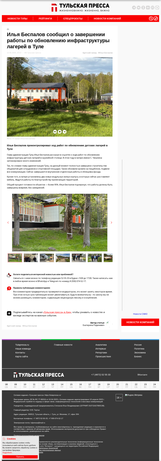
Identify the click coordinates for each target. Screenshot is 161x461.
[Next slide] (111, 222)
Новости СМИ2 (140, 314)
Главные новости (63, 345)
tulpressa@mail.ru (38, 423)
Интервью (100, 348)
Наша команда (23, 348)
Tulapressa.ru (22, 345)
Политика (139, 348)
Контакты (20, 352)
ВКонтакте (142, 375)
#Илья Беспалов (105, 53)
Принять (20, 457)
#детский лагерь (90, 53)
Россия (138, 345)
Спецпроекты (73, 18)
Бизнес (138, 356)
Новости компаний (107, 18)
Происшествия (103, 356)
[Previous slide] (8, 222)
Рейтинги (45, 18)
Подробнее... (8, 453)
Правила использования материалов (29, 435)
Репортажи (101, 352)
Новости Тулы (17, 18)
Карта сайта (21, 356)
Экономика (140, 352)
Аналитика (101, 345)
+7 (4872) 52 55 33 (100, 375)
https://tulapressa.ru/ (53, 395)
